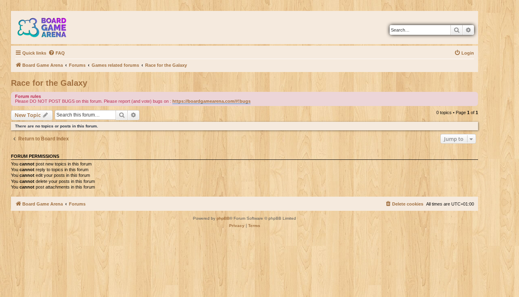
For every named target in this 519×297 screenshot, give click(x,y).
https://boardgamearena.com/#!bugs (211, 101)
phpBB (223, 218)
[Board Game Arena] (48, 27)
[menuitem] (56, 53)
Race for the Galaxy (49, 82)
